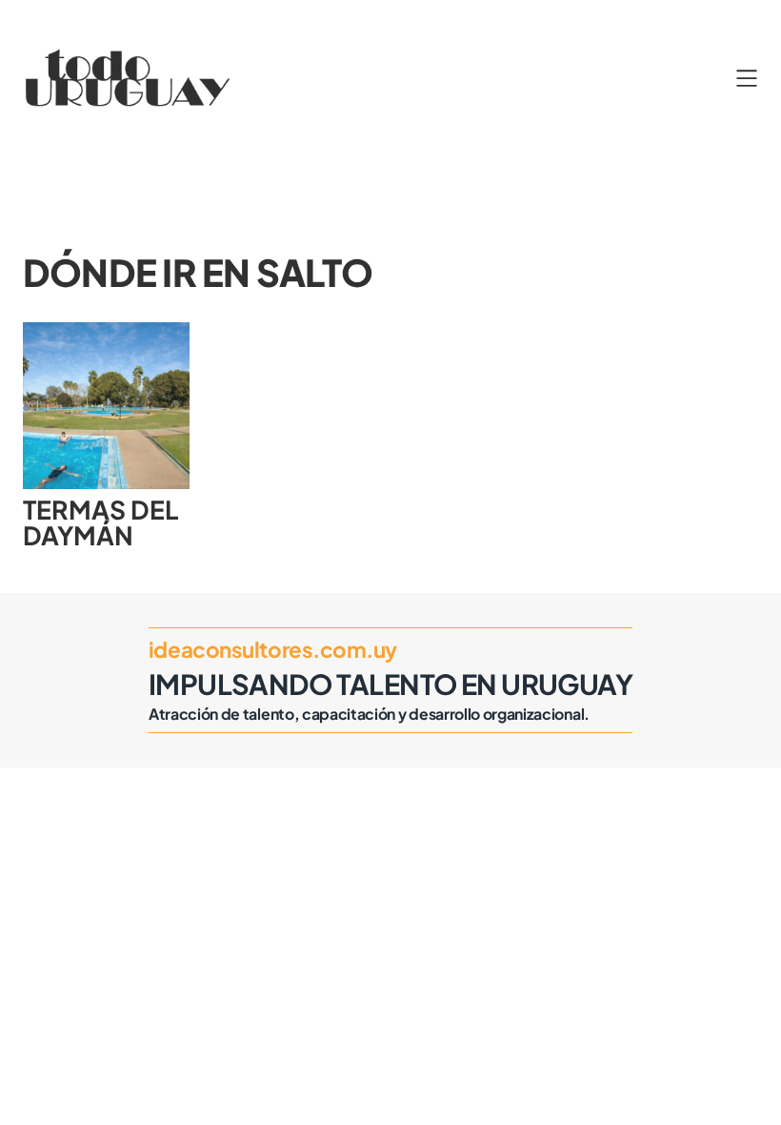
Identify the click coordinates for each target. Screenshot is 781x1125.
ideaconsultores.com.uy (273, 649)
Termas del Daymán (100, 522)
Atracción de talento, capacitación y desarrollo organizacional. (369, 714)
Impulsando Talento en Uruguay (390, 683)
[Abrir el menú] (746, 78)
